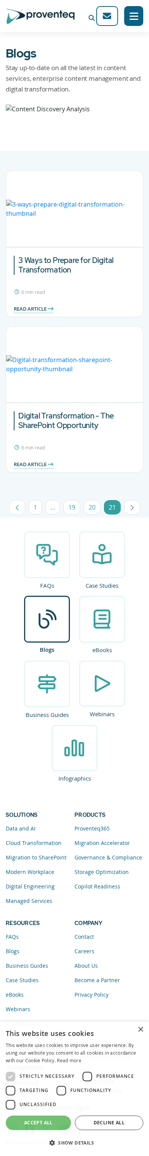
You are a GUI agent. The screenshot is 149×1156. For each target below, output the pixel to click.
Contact (84, 936)
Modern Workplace (30, 871)
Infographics (74, 778)
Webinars (102, 714)
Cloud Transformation (34, 843)
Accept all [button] (38, 1122)
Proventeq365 (92, 828)
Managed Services (29, 900)
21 (115, 509)
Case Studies (102, 585)
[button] (74, 1142)
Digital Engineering (30, 886)
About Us (86, 965)
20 (94, 509)
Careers (84, 951)
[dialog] (74, 1088)
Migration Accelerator (102, 843)
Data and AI (21, 828)
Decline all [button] (109, 1122)
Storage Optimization (101, 871)
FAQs (47, 585)
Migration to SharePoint (36, 857)
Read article (30, 308)
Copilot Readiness (97, 886)
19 (74, 509)
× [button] (140, 1030)
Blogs (47, 650)
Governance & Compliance (108, 857)
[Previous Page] (17, 507)
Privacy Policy (91, 994)
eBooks (102, 650)
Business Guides (47, 714)
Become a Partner (97, 980)
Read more (69, 1060)
